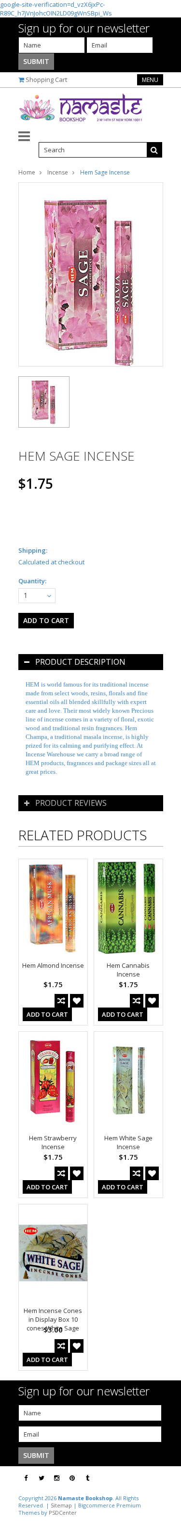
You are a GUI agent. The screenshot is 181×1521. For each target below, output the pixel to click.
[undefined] (91, 274)
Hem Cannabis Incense (128, 969)
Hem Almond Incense (53, 965)
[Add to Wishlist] (77, 1001)
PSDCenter (63, 1512)
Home (26, 172)
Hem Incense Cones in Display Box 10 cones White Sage (53, 1319)
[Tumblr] (87, 1478)
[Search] (154, 150)
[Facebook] (26, 1478)
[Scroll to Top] (166, 1478)
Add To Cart (47, 1014)
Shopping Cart (46, 79)
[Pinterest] (72, 1478)
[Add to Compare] (61, 1001)
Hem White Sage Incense (128, 1142)
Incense (57, 172)
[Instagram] (56, 1478)
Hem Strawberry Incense (53, 1142)
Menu (150, 80)
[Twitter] (41, 1478)
